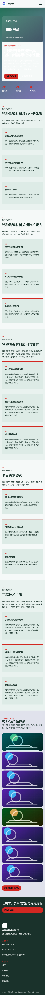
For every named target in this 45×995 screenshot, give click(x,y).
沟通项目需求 (27, 76)
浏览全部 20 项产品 (11, 888)
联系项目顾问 (9, 910)
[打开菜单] (40, 3)
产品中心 (5, 970)
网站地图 (5, 981)
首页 (4, 965)
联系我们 (5, 976)
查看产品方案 (11, 76)
